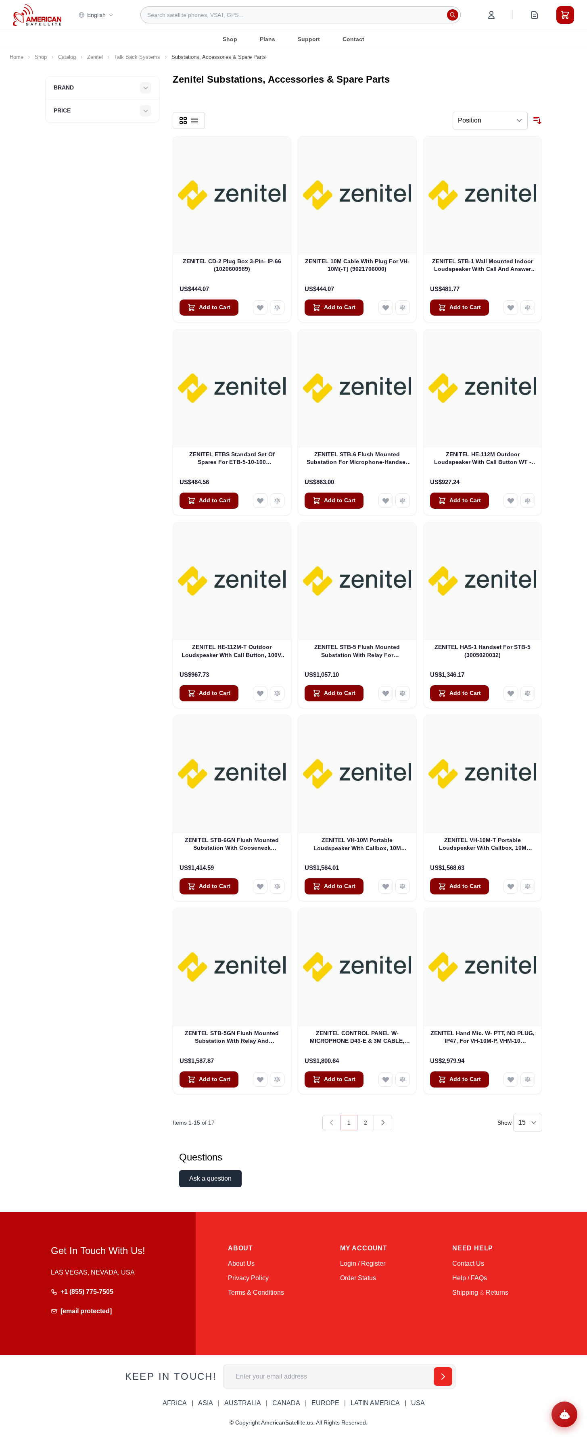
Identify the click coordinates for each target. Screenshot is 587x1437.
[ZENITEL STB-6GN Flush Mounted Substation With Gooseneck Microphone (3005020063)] (232, 774)
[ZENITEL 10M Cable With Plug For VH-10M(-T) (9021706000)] (357, 195)
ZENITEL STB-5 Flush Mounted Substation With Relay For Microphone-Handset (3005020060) (357, 651)
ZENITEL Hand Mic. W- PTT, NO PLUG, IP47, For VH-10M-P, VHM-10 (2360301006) (482, 1037)
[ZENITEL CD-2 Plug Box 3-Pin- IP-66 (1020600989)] (232, 195)
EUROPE (325, 1403)
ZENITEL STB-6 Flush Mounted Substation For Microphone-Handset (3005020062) (357, 458)
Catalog (67, 57)
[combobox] (300, 14)
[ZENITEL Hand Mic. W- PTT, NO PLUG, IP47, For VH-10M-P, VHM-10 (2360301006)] (483, 967)
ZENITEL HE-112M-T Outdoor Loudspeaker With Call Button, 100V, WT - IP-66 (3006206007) (232, 651)
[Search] (452, 15)
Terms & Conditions (256, 1292)
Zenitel (95, 57)
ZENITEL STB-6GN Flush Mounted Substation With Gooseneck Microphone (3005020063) (232, 844)
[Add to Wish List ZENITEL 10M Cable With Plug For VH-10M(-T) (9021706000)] (385, 307)
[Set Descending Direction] (537, 120)
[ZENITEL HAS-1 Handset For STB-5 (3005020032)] (483, 581)
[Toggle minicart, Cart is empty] (565, 15)
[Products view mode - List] (194, 120)
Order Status (358, 1278)
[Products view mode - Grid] (183, 120)
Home (16, 57)
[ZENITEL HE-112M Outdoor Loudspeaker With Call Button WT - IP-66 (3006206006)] (483, 388)
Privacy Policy (248, 1278)
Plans (267, 39)
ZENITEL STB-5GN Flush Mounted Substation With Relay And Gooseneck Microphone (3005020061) (232, 1037)
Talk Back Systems (137, 57)
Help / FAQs (469, 1278)
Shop (230, 39)
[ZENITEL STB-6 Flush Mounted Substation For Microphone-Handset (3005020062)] (357, 388)
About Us (241, 1263)
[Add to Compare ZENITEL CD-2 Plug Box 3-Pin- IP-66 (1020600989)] (277, 307)
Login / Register (362, 1263)
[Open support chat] (564, 1414)
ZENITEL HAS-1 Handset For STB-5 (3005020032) (483, 651)
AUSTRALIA (242, 1403)
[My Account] (491, 15)
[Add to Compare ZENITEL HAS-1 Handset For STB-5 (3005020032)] (527, 693)
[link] (331, 1122)
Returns (497, 1292)
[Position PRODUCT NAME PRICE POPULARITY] (490, 120)
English (96, 15)
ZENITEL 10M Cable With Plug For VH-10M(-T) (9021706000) (357, 265)
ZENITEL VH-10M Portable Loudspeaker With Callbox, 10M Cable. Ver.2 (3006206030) (357, 844)
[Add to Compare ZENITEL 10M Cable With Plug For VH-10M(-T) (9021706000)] (402, 307)
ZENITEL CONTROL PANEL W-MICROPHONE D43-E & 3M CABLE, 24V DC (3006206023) (357, 1037)
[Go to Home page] (37, 14)
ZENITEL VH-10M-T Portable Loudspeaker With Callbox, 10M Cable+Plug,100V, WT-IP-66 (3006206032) (482, 844)
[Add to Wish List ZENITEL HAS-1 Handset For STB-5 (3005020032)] (510, 693)
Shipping (465, 1292)
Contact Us (468, 1263)
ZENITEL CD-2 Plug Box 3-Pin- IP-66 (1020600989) (232, 265)
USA (418, 1403)
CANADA (286, 1403)
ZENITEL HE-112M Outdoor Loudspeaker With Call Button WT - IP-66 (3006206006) (482, 458)
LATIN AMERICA (375, 1403)
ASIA (205, 1403)
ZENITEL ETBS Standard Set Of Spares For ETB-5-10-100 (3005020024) (232, 458)
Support (309, 39)
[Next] (383, 1122)
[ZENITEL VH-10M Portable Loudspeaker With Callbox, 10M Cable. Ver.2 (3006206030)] (357, 774)
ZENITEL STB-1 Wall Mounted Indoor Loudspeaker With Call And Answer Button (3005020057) (482, 265)
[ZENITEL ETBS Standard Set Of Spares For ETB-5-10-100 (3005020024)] (232, 388)
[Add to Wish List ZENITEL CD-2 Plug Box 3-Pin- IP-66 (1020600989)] (260, 307)
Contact (353, 39)
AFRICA (175, 1403)
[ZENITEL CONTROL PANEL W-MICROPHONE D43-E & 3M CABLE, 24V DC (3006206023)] (357, 967)
